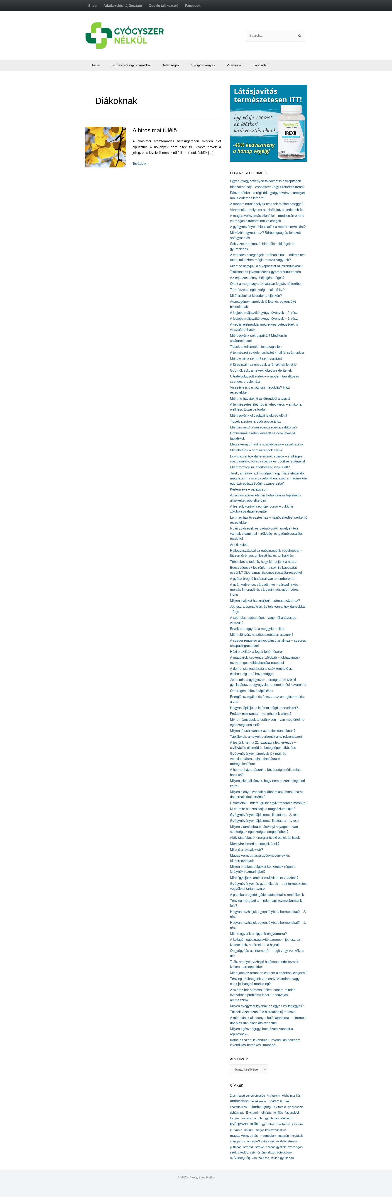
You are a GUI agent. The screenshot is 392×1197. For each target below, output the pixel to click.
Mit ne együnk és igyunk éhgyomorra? (258, 934)
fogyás (235, 1118)
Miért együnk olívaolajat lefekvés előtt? (258, 415)
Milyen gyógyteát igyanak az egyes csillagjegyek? (267, 1006)
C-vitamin (275, 1101)
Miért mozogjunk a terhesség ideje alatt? (260, 467)
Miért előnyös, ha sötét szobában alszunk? (261, 634)
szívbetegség (240, 1158)
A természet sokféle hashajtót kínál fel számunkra (267, 352)
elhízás (266, 1112)
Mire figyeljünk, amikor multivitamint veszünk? (264, 878)
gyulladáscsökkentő (279, 1118)
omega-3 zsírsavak (260, 1141)
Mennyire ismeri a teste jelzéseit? (254, 844)
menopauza (237, 1141)
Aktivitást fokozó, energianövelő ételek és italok (265, 837)
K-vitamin (283, 1124)
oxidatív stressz (286, 1141)
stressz (248, 1147)
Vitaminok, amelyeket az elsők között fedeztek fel (266, 210)
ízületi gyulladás (282, 1158)
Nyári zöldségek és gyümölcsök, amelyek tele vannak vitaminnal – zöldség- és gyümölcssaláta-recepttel (266, 533)
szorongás (295, 1147)
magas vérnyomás (244, 1135)
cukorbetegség (260, 1107)
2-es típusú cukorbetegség (247, 1095)
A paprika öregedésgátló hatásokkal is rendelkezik (267, 895)
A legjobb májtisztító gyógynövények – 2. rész (264, 312)
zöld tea (264, 1158)
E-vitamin (253, 1112)
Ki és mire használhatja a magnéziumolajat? (262, 809)
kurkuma (236, 1130)
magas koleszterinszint (270, 1130)
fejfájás (278, 1112)
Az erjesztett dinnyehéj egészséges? (257, 278)
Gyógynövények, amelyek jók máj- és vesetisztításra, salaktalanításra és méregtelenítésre (258, 759)
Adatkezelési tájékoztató (122, 5)
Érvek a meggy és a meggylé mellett (257, 629)
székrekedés (239, 1152)
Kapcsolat (260, 65)
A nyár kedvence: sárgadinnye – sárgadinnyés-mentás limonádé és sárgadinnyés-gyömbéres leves (265, 590)
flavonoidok (292, 1112)
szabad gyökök (276, 1147)
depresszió (296, 1107)
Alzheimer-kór (291, 1095)
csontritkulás (238, 1107)
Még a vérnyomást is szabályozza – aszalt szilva (266, 444)
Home (95, 65)
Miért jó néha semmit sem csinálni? (256, 358)
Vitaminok (234, 65)
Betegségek (170, 65)
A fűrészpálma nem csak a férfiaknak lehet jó (263, 364)
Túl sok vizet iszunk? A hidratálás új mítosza (263, 1012)
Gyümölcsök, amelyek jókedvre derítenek (261, 370)
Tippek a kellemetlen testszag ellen (256, 346)
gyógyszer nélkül (245, 1124)
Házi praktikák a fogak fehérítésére (256, 651)
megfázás (297, 1135)
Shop (92, 5)
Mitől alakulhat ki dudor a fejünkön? (256, 295)
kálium (249, 1130)
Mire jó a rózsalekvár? (246, 849)
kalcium (297, 1124)
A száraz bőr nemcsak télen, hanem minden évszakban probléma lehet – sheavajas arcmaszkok (262, 995)
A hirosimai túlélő (154, 130)
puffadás (235, 1147)
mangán (283, 1135)
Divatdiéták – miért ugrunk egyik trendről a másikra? (268, 803)
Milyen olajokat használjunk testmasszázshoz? (265, 600)
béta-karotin (258, 1101)
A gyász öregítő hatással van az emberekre (262, 578)
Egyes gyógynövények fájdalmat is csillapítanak (265, 181)
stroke (259, 1147)
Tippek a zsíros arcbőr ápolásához (255, 421)
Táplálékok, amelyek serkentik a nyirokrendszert (266, 736)
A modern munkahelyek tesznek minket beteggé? (266, 204)
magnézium (268, 1135)
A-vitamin (273, 1095)
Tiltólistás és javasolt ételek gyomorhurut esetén (265, 272)
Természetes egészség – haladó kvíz (257, 290)
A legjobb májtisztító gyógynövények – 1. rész (264, 318)
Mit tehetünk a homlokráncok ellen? (256, 450)
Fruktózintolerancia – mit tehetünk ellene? (260, 714)
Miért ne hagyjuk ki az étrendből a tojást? (260, 398)
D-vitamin (279, 1107)
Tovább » (139, 164)
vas (254, 1158)
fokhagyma (248, 1118)
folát (260, 1118)
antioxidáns (239, 1101)
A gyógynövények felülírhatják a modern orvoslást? (268, 227)
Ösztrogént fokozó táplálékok (251, 691)
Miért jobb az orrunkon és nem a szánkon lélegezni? (268, 973)
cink (286, 1101)
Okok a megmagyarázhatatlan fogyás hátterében (266, 283)
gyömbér (268, 1124)
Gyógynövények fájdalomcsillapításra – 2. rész (264, 815)
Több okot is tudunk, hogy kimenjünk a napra (263, 561)
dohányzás (237, 1112)
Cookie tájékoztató (163, 5)
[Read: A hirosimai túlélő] (121, 147)
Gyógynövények (203, 65)
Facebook (193, 5)
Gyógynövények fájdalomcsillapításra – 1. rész (264, 820)
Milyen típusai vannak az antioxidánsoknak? (262, 731)
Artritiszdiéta (239, 545)
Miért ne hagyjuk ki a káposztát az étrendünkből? (266, 266)
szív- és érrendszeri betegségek (271, 1152)
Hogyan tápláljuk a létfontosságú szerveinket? (264, 708)
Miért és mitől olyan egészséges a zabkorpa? (263, 427)
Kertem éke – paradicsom (249, 489)
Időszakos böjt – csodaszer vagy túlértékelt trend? (267, 187)
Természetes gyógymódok (130, 65)
